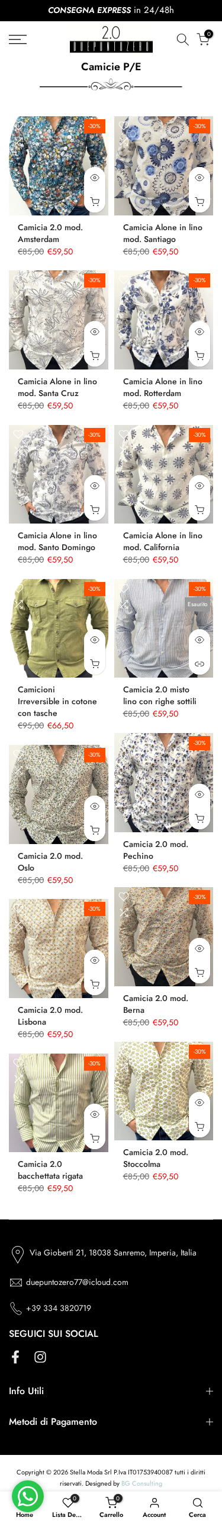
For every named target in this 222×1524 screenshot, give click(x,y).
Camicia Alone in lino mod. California (162, 541)
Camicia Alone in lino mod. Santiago (162, 233)
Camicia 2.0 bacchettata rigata (50, 1170)
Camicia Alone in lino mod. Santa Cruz (57, 387)
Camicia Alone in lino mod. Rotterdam (162, 387)
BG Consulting (141, 1483)
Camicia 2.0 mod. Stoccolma (155, 1158)
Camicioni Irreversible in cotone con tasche (57, 701)
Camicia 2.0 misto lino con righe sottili (160, 695)
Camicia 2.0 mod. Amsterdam (50, 233)
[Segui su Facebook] (15, 1356)
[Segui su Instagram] (40, 1356)
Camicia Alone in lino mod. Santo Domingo (57, 541)
